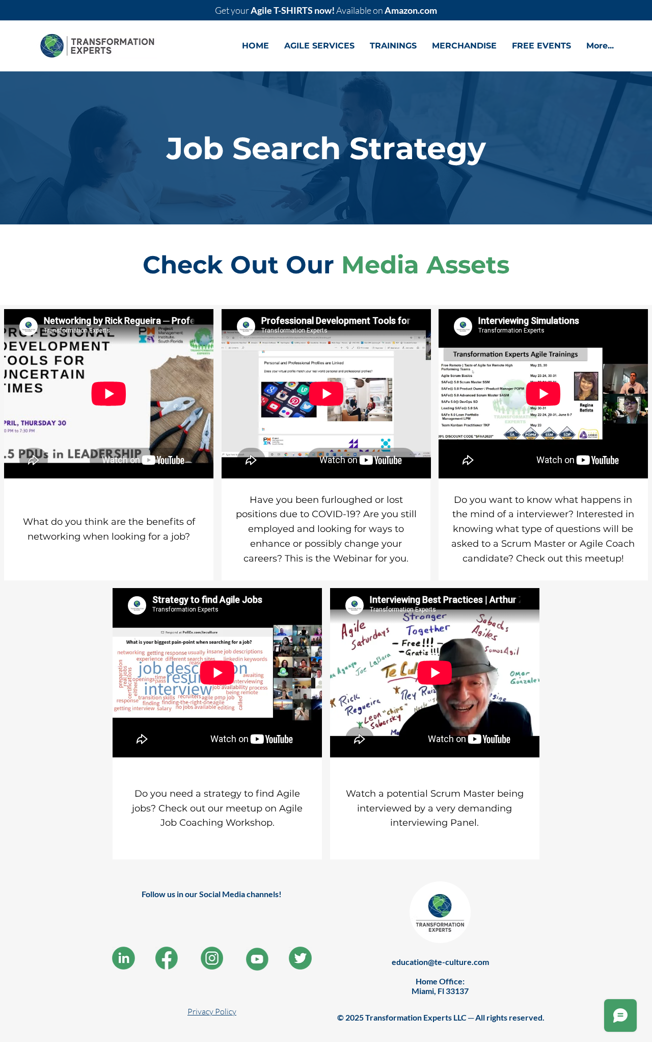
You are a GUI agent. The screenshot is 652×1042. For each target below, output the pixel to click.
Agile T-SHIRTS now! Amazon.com (326, 10)
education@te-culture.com (440, 962)
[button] (319, 46)
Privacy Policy (211, 1011)
